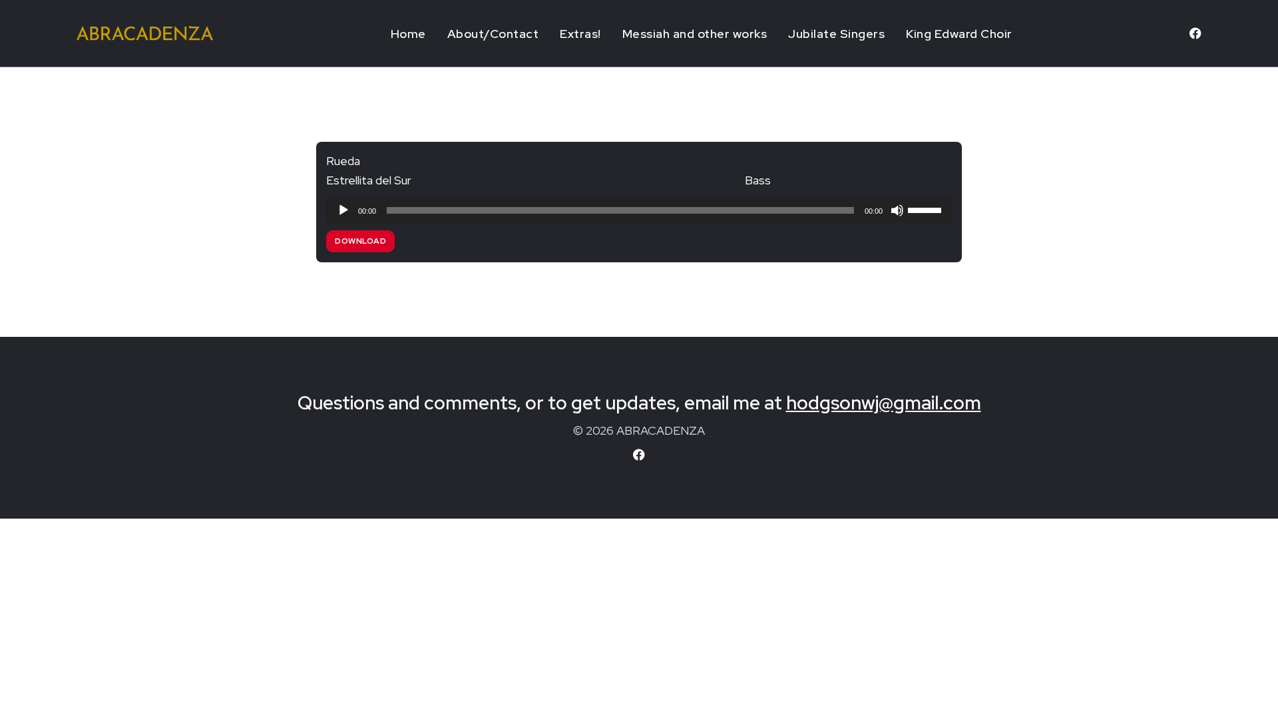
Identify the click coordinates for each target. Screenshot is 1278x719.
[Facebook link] (1195, 33)
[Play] (343, 210)
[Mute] (897, 210)
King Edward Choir (959, 33)
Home (408, 33)
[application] (639, 210)
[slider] (926, 209)
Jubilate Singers (836, 33)
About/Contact (493, 33)
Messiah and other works (694, 33)
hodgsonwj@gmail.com (883, 402)
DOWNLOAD (360, 241)
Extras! (580, 33)
